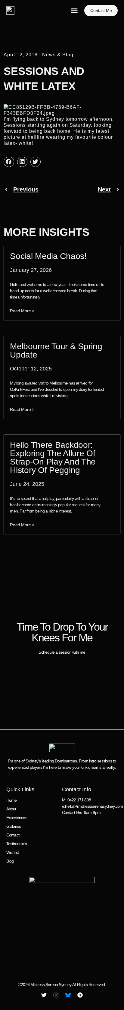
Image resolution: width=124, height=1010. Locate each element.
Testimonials (16, 843)
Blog (10, 861)
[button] (74, 10)
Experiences (16, 817)
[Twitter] (44, 995)
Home (11, 800)
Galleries (13, 826)
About (11, 809)
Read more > (22, 310)
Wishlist (12, 852)
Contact (12, 835)
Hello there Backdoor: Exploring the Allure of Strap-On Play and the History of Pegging (53, 457)
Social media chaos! (48, 256)
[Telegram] (80, 995)
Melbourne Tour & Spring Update (56, 350)
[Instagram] (56, 995)
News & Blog (57, 54)
